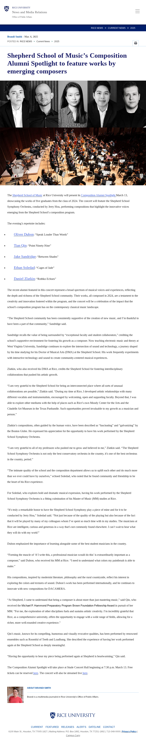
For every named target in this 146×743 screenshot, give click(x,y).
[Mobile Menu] (137, 11)
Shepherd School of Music (27, 195)
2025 (132, 28)
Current (37, 726)
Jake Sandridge (25, 256)
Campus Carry (73, 735)
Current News (117, 28)
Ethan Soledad (24, 267)
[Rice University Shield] (7, 12)
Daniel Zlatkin (24, 279)
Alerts (81, 726)
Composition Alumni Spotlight (98, 195)
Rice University (21, 7)
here (35, 673)
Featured (52, 726)
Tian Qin (20, 245)
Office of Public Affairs (22, 17)
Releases (67, 726)
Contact (109, 726)
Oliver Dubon (24, 234)
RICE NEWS (97, 28)
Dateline (95, 726)
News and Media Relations (29, 12)
